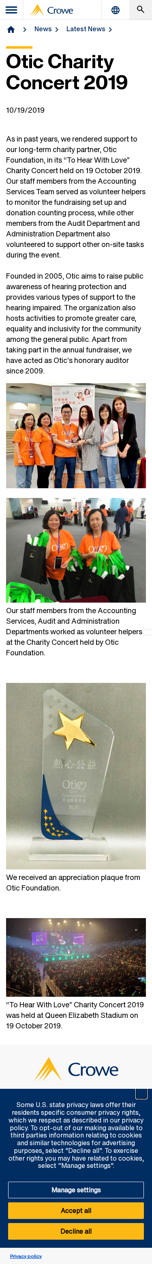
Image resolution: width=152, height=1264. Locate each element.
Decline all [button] (76, 1231)
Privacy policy (26, 1256)
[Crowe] (51, 10)
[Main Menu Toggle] (12, 10)
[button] (141, 1093)
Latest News (85, 29)
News (43, 29)
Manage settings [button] (76, 1190)
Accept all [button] (76, 1210)
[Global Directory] (115, 10)
